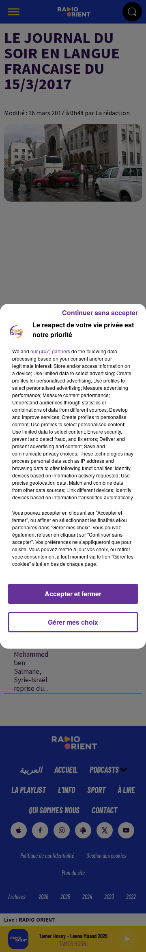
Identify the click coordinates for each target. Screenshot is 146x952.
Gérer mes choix (73, 622)
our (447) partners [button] (50, 351)
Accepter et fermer (73, 593)
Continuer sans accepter (100, 312)
